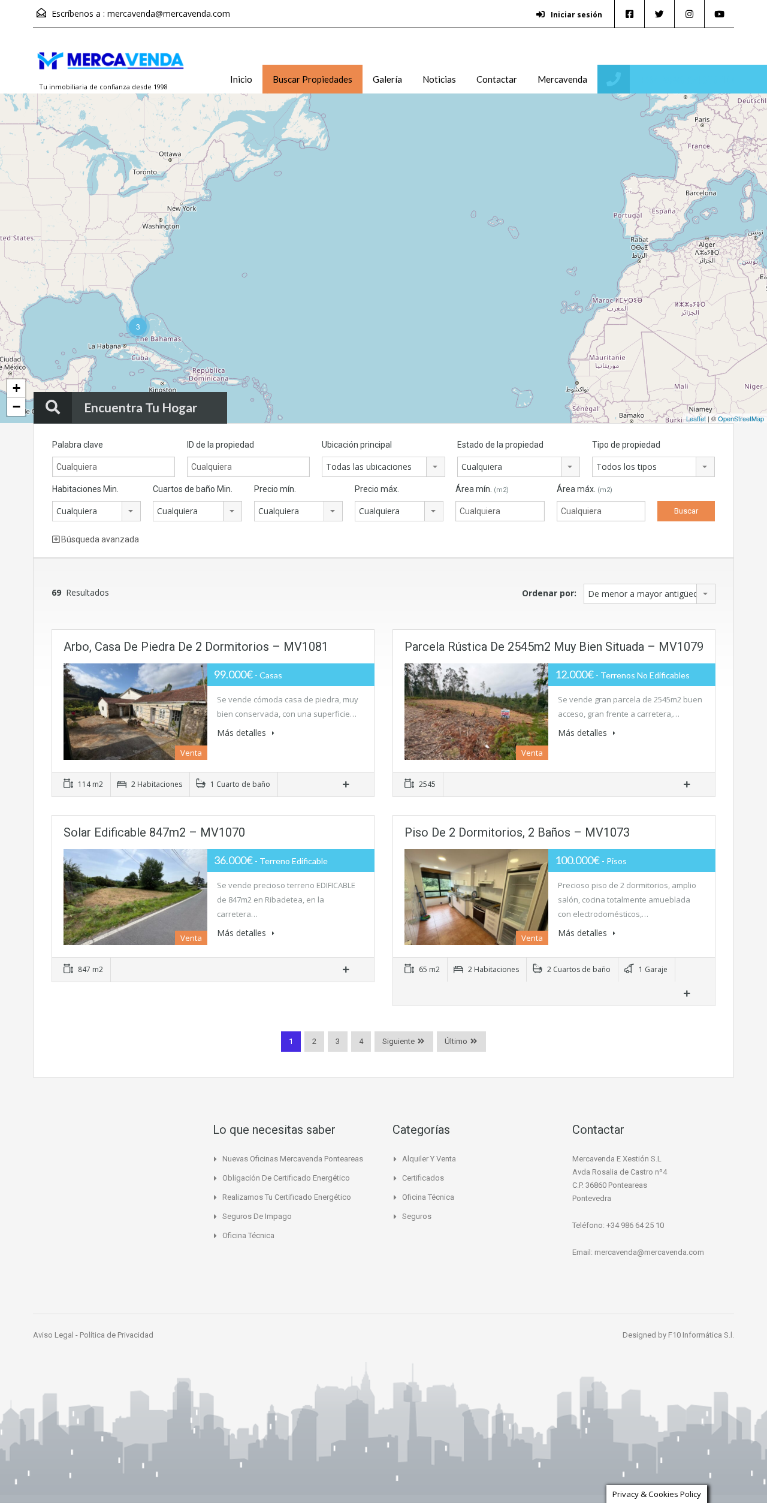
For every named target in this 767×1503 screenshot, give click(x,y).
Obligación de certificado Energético (286, 1177)
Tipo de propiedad (626, 444)
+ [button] (16, 388)
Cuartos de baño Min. (192, 489)
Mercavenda (562, 79)
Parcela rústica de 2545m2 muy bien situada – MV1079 (553, 646)
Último (456, 1041)
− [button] (16, 406)
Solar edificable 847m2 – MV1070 (154, 832)
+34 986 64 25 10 (686, 79)
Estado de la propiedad (500, 444)
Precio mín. (275, 489)
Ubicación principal (357, 444)
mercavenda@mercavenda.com (168, 13)
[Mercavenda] (111, 66)
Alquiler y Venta (429, 1158)
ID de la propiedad (220, 444)
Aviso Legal (54, 1334)
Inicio (241, 79)
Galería (387, 79)
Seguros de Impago (257, 1216)
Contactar (496, 79)
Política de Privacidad (116, 1334)
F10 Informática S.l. (701, 1334)
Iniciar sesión (575, 15)
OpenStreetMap (741, 418)
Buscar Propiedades (312, 79)
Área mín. (482, 489)
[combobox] (383, 467)
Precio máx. (377, 489)
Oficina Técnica (248, 1235)
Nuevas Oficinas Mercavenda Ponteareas (292, 1158)
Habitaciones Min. (85, 489)
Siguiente (398, 1041)
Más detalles (242, 732)
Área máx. (584, 489)
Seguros (416, 1216)
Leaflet (696, 418)
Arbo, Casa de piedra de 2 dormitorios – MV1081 (196, 646)
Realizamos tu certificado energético (286, 1197)
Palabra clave (77, 444)
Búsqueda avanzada (99, 539)
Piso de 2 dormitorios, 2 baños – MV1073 (517, 832)
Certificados (423, 1177)
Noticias (439, 79)
